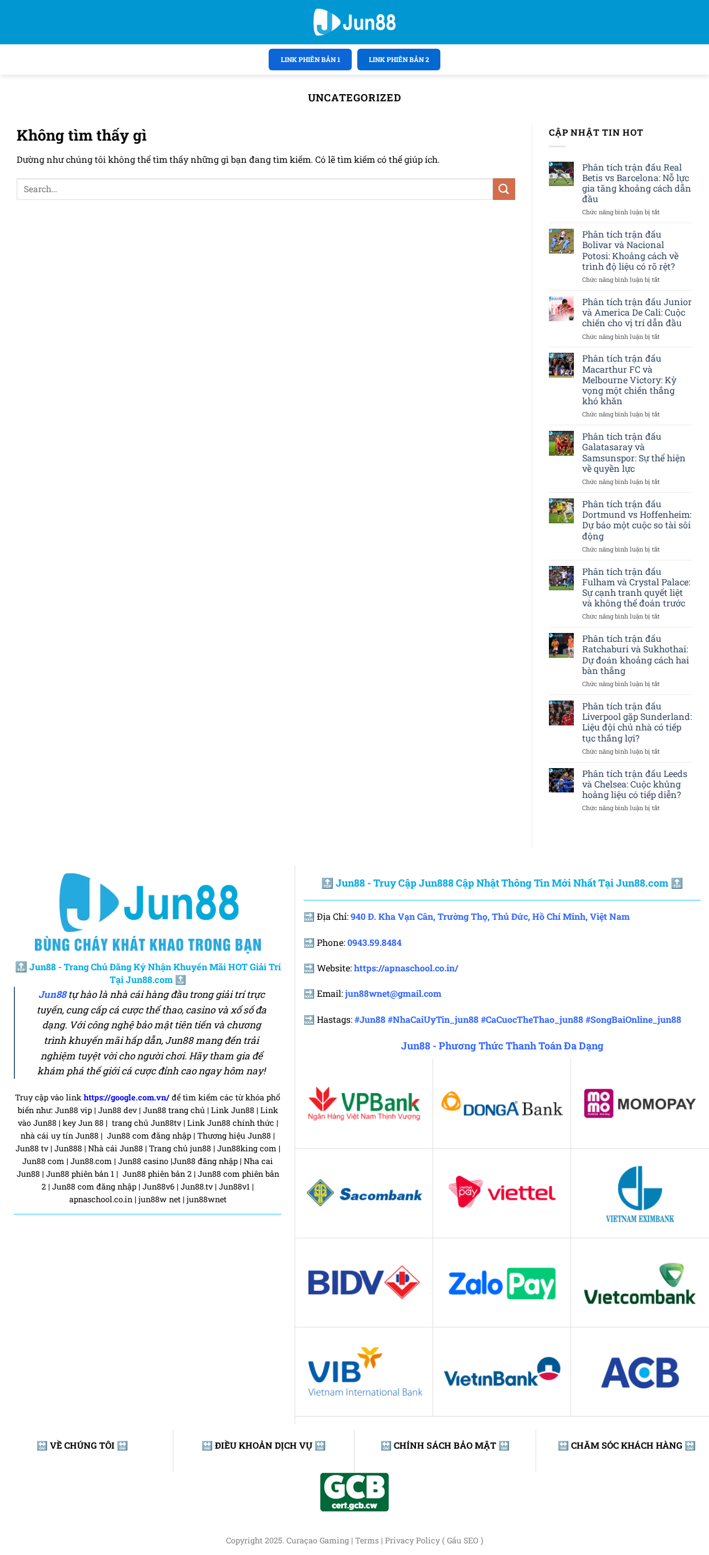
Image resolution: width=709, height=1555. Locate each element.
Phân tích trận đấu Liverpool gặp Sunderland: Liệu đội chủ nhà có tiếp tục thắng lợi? (637, 722)
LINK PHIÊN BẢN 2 (399, 59)
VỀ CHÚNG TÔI (82, 1445)
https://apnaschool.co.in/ (406, 968)
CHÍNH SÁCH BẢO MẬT (445, 1445)
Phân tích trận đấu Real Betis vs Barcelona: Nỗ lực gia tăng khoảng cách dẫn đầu (636, 183)
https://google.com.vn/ (126, 1098)
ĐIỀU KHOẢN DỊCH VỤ (263, 1445)
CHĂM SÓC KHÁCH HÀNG (626, 1445)
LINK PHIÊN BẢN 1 (310, 59)
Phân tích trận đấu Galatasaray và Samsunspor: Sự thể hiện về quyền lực (634, 452)
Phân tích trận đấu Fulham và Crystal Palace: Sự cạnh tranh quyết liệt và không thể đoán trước (636, 587)
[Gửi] (504, 189)
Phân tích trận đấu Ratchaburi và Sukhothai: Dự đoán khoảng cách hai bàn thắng (635, 654)
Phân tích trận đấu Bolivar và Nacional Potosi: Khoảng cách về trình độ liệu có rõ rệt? (630, 250)
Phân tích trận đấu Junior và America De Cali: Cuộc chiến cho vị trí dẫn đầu (637, 312)
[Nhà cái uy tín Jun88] (354, 22)
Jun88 (52, 994)
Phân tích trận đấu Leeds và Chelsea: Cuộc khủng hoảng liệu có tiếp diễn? (634, 784)
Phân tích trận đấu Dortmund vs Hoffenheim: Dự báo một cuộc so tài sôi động (636, 519)
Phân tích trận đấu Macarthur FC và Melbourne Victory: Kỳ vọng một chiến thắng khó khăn (629, 379)
